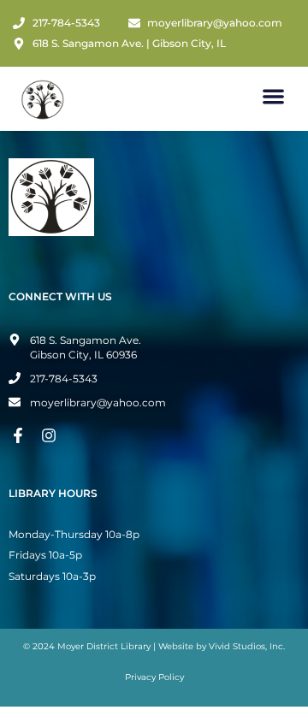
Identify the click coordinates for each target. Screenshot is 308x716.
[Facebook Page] (21, 435)
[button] (274, 96)
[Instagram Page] (51, 435)
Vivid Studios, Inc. (247, 646)
